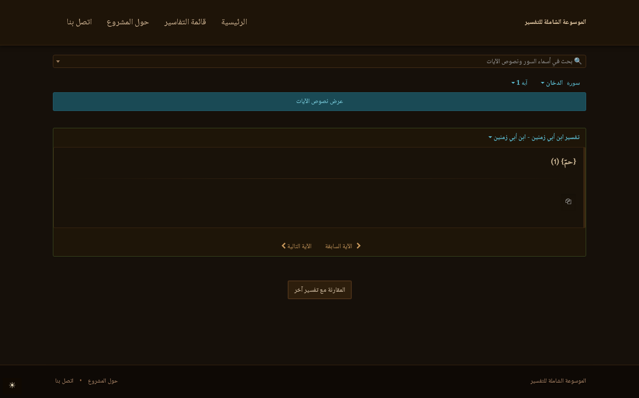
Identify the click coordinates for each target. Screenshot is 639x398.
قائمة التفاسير (185, 22)
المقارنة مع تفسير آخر (319, 290)
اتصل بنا (79, 22)
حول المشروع (128, 22)
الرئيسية (234, 22)
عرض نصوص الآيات (319, 101)
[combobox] (319, 61)
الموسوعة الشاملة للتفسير (558, 381)
